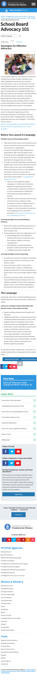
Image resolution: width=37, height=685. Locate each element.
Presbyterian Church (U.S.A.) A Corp (12, 575)
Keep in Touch (6, 434)
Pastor (3, 612)
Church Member (6, 597)
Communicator (6, 603)
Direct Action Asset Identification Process (15, 412)
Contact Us (18, 514)
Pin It (9, 365)
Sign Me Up (18, 494)
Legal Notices (5, 673)
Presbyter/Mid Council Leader (11, 618)
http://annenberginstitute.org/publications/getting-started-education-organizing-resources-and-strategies (18, 126)
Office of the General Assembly (11, 558)
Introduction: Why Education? (11, 400)
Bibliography (6, 440)
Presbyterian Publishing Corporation (13, 570)
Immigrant (4, 609)
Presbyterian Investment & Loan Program (14, 564)
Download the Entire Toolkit (14, 359)
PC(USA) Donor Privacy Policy (11, 671)
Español (3, 655)
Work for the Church (7, 649)
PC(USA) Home (6, 552)
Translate (19, 42)
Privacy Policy (30, 669)
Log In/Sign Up (6, 661)
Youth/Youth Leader (7, 630)
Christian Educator (7, 592)
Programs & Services (8, 643)
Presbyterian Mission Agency (10, 567)
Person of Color (6, 615)
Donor (3, 606)
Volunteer (4, 621)
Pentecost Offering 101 (9, 423)
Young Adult (5, 627)
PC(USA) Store (5, 646)
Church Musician (6, 600)
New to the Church (7, 586)
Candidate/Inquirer (7, 589)
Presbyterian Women (8, 573)
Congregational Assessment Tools (13, 406)
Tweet (6, 365)
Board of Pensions (7, 555)
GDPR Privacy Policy (28, 671)
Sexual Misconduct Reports (10, 652)
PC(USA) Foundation (8, 561)
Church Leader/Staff (7, 594)
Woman (3, 624)
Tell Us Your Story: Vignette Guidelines (14, 428)
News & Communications (9, 640)
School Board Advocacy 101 (11, 417)
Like (2, 365)
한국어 (3, 658)
